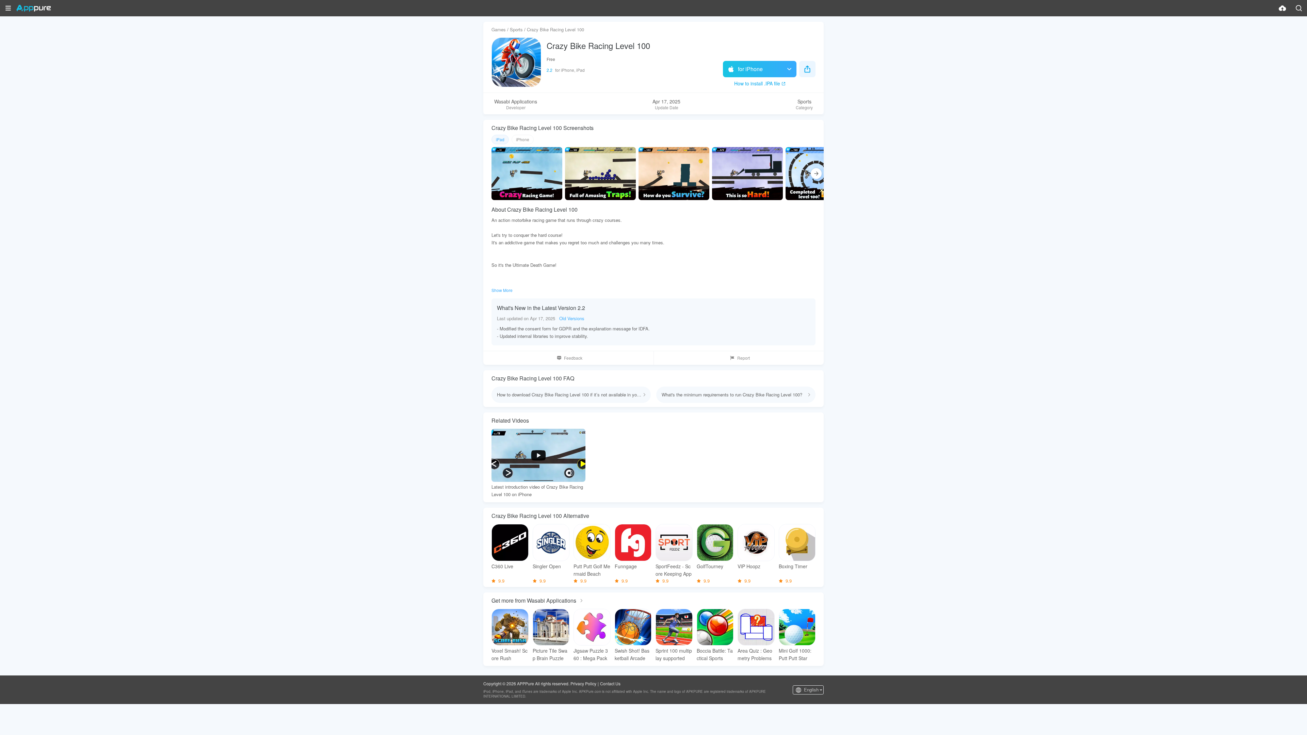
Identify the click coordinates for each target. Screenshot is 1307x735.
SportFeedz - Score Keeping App (674, 570)
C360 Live (502, 566)
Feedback (573, 358)
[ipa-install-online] (1282, 8)
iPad (500, 139)
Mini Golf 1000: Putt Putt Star (795, 654)
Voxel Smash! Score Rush (509, 654)
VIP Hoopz (749, 566)
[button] (8, 8)
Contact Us (610, 683)
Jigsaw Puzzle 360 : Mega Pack (591, 654)
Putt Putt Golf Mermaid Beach (592, 570)
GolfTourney (710, 566)
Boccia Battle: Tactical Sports (715, 654)
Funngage (626, 566)
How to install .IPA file (757, 83)
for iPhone (750, 69)
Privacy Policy (583, 683)
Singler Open (547, 566)
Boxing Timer (793, 566)
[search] (1299, 8)
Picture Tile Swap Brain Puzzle (550, 654)
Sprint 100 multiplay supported (674, 654)
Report (743, 358)
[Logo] (33, 8)
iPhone (522, 139)
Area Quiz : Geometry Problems (755, 654)
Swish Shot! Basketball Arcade (632, 654)
